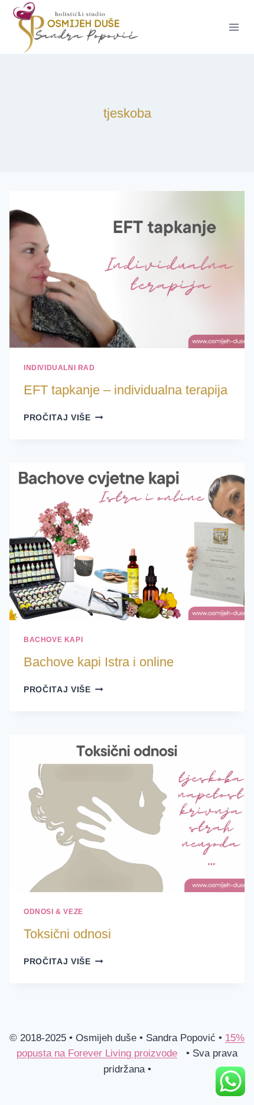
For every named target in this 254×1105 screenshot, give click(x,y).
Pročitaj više (63, 417)
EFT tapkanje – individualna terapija (125, 390)
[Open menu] (234, 27)
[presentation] (127, 269)
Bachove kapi (53, 640)
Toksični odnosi (67, 933)
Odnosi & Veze (53, 912)
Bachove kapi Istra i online (99, 661)
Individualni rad (59, 368)
